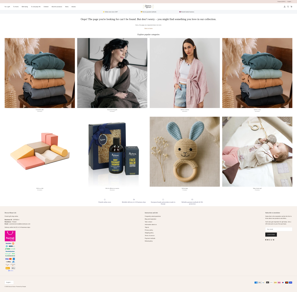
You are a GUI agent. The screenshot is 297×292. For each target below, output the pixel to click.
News (66, 6)
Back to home (149, 28)
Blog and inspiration (150, 219)
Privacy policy (149, 230)
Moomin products (57, 6)
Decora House (12, 286)
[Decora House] (148, 7)
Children (46, 6)
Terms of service (149, 235)
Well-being (25, 6)
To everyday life (35, 6)
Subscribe (271, 234)
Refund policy (149, 241)
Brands (74, 6)
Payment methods (150, 238)
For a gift (7, 6)
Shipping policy (149, 233)
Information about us (151, 224)
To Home (15, 6)
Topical (147, 227)
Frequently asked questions (153, 216)
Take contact (148, 222)
